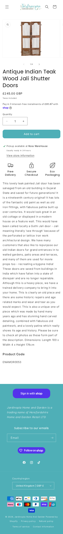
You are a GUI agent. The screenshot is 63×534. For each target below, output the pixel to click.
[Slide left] (24, 64)
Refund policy (46, 521)
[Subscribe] (52, 438)
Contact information (43, 526)
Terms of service (20, 526)
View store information (20, 155)
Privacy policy (28, 521)
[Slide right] (39, 64)
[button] (7, 7)
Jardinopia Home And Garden (30, 517)
